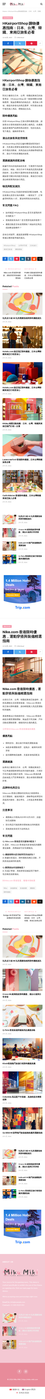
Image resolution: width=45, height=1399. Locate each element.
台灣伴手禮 (22, 245)
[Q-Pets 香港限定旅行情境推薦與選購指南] (9, 559)
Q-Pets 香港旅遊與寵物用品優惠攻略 (18, 1030)
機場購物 (18, 249)
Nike (5, 888)
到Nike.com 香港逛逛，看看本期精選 (18, 880)
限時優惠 (7, 892)
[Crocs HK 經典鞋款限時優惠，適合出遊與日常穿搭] (9, 532)
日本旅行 (33, 245)
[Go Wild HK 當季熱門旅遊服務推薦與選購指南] (22, 1118)
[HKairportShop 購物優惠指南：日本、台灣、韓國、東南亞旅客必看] (22, 61)
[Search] (41, 4)
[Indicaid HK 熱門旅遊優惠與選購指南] (9, 546)
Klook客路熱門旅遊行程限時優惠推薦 (18, 1063)
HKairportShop (9, 245)
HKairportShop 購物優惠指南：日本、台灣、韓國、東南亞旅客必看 (33, 918)
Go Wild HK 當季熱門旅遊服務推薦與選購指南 (22, 1133)
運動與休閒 (7, 626)
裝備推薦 (23, 888)
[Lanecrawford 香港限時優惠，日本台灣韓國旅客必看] (22, 445)
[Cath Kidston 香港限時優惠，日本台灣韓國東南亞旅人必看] (22, 481)
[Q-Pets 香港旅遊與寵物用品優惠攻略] (22, 1016)
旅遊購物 (13, 888)
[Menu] (4, 4)
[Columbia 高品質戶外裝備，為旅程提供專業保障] (22, 1082)
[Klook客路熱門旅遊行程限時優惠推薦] (22, 1049)
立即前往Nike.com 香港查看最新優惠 (18, 729)
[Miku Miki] (24, 4)
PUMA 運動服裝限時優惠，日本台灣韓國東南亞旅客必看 (33, 275)
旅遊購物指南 (8, 18)
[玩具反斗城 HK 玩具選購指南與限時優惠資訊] (22, 304)
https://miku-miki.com (30, 1379)
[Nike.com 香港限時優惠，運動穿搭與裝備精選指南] (22, 670)
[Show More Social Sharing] (40, 43)
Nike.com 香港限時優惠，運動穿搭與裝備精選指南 (12, 275)
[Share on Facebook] (8, 43)
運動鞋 (32, 888)
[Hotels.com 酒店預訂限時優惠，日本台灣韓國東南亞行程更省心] (22, 337)
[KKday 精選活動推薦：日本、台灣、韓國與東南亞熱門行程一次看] (22, 409)
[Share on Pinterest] (31, 43)
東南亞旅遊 (8, 249)
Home (4, 11)
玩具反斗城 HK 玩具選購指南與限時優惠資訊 (21, 318)
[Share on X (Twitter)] (19, 43)
